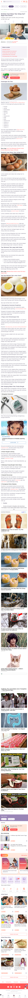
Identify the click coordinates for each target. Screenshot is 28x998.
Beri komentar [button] (13, 829)
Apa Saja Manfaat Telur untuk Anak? (8, 54)
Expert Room (4, 819)
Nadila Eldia (14, 42)
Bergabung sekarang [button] (15, 77)
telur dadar (19, 205)
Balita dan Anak (4, 6)
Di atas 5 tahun (23, 6)
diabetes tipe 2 (14, 489)
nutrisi (6, 70)
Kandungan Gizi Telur (6, 49)
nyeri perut (4, 481)
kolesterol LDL (4, 447)
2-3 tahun (11, 6)
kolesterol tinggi (9, 458)
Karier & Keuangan (5, 954)
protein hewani (15, 211)
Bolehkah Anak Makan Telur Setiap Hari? (9, 51)
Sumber (5, 503)
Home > (2, 9)
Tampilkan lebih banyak (14, 934)
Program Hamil (18, 954)
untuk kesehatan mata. (20, 308)
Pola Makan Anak (11, 819)
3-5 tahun (16, 6)
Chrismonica (15, 41)
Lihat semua (24, 855)
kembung (17, 480)
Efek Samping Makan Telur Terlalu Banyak (9, 56)
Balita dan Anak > (7, 9)
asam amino (19, 138)
